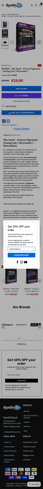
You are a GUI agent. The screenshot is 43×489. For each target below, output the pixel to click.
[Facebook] (17, 262)
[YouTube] (25, 262)
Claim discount (21, 255)
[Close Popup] (38, 219)
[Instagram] (21, 262)
